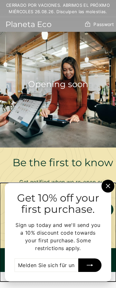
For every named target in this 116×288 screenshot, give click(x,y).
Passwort (103, 24)
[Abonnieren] (90, 265)
